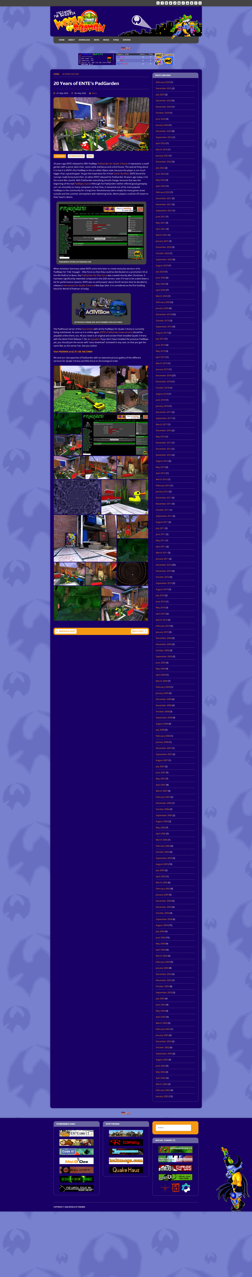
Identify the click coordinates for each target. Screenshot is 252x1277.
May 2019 (160, 351)
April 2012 (161, 473)
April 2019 (161, 357)
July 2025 (160, 94)
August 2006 (162, 821)
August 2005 (162, 864)
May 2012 (160, 467)
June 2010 (160, 601)
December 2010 (163, 564)
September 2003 (164, 992)
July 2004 (160, 931)
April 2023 (161, 143)
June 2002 (160, 1065)
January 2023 (162, 155)
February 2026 (163, 82)
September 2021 (164, 210)
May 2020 (160, 283)
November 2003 (164, 980)
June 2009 (160, 662)
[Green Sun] (76, 1180)
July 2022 (160, 167)
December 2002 (163, 1041)
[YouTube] (179, 2)
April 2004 (161, 949)
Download (84, 40)
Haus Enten (87, 329)
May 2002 (160, 1072)
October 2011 (162, 509)
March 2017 (161, 424)
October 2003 (162, 986)
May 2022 (160, 180)
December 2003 (163, 974)
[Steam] (175, 2)
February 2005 (163, 888)
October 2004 (162, 913)
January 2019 (162, 369)
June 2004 (160, 937)
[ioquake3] (165, 1190)
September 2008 (164, 717)
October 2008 (162, 711)
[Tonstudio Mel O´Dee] (76, 1162)
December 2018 (163, 375)
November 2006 (164, 803)
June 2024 (160, 118)
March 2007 (161, 790)
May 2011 (160, 540)
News (96, 40)
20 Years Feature (76, 156)
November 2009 (164, 644)
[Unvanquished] (126, 1153)
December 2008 (163, 699)
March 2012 (161, 479)
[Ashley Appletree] (76, 1143)
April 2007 (161, 784)
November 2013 (164, 442)
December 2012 (163, 448)
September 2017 (164, 418)
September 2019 (164, 326)
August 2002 (162, 1059)
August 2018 (162, 393)
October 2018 (162, 387)
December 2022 (163, 161)
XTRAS (116, 40)
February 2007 (163, 797)
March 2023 (161, 149)
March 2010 (161, 619)
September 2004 (164, 919)
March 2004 (161, 955)
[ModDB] (183, 2)
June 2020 (160, 277)
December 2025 (163, 88)
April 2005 (161, 876)
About (71, 40)
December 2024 (163, 100)
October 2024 (162, 112)
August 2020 (162, 265)
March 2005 (161, 882)
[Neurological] (76, 1189)
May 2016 (160, 436)
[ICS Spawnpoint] (175, 1151)
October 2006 (162, 809)
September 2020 (164, 259)
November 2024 (164, 106)
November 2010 (164, 571)
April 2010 (161, 613)
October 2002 (162, 1047)
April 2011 (161, 546)
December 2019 (163, 314)
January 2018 (162, 406)
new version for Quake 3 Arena (78, 285)
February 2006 (163, 845)
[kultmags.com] (126, 1162)
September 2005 (164, 858)
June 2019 (160, 345)
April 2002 (161, 1078)
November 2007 (164, 748)
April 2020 (161, 290)
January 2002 (162, 1096)
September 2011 (164, 516)
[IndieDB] (187, 2)
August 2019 (162, 332)
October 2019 (162, 320)
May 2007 (160, 778)
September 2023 (164, 137)
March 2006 (161, 839)
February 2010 (163, 625)
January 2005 (162, 894)
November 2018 (164, 381)
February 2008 (163, 735)
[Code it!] (76, 1153)
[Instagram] (166, 2)
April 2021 (161, 228)
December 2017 (163, 412)
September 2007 (164, 754)
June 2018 (160, 399)
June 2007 (160, 772)
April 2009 (161, 674)
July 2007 (160, 766)
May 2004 (160, 943)
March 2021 (161, 235)
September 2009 (164, 656)
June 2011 (160, 534)
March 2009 (161, 681)
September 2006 (164, 815)
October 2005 (162, 852)
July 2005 (160, 870)
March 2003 (161, 1023)
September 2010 (164, 583)
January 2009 (162, 693)
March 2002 (161, 1084)
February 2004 (163, 962)
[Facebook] (162, 2)
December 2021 (163, 198)
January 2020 (162, 308)
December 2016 (163, 430)
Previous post (67, 631)
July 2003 (160, 998)
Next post (138, 631)
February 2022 (163, 192)
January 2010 (162, 632)
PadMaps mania (82, 183)
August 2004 (162, 925)
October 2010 (162, 577)
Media (106, 40)
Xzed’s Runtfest (121, 173)
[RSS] (158, 2)
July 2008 (160, 729)
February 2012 (163, 485)
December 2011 (163, 497)
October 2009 (162, 650)
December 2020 (163, 247)
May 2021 (160, 222)
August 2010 (162, 589)
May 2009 (160, 668)
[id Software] (175, 1190)
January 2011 (162, 558)
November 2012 (164, 455)
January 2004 (162, 968)
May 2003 (160, 1010)
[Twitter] (170, 2)
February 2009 (163, 687)
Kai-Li (94, 93)
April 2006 (161, 833)
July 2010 (160, 595)
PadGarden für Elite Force (94, 275)
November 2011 (164, 503)
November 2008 (164, 705)
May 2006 (160, 827)
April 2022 (161, 186)
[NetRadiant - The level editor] (175, 1160)
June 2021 (160, 216)
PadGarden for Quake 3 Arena (112, 163)
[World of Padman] (126, 21)
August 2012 (162, 461)
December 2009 (163, 638)
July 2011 (160, 528)
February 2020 (163, 302)
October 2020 (162, 253)
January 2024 (162, 125)
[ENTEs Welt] (76, 1134)
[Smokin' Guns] (126, 1134)
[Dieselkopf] (76, 1171)
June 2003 (160, 1004)
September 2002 (164, 1053)
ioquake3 (94, 339)
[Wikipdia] (196, 2)
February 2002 (163, 1090)
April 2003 (161, 1016)
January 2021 (162, 241)
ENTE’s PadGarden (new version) (116, 332)
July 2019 (160, 338)
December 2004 (163, 900)
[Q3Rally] (126, 1143)
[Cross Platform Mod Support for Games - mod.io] (186, 1190)
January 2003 (162, 1035)
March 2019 (161, 363)
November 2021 (164, 204)
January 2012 (162, 491)
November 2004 (164, 907)
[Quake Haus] (126, 1171)
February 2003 (163, 1029)
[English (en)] (128, 48)
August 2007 (162, 760)
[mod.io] (191, 2)
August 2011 (162, 522)
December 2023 (163, 131)
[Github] (200, 2)
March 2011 (161, 552)
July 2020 (160, 271)
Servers (127, 40)
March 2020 (161, 296)
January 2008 (162, 742)
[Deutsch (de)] (123, 48)
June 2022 (160, 173)
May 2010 (160, 607)
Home (61, 40)
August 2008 (162, 723)
